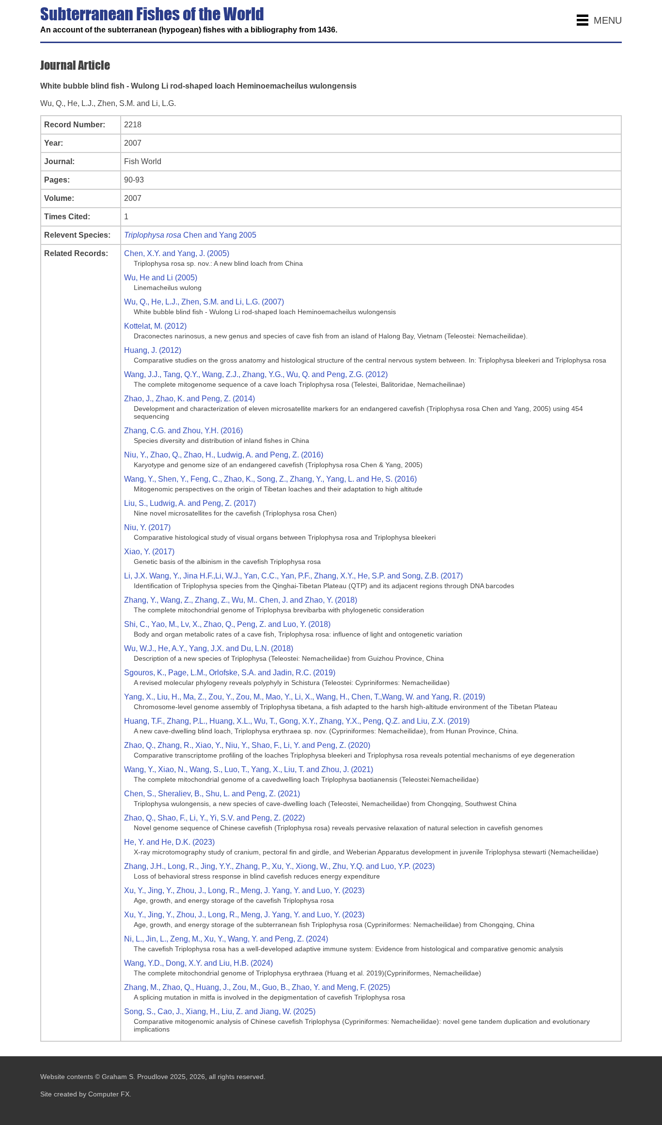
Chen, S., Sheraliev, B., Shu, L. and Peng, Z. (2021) (212, 794)
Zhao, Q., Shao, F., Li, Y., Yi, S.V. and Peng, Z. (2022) (214, 818)
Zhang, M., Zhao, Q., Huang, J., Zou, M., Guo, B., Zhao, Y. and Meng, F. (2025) (257, 987)
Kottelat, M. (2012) (155, 326)
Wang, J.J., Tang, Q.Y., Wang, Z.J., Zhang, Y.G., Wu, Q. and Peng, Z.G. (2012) (256, 374)
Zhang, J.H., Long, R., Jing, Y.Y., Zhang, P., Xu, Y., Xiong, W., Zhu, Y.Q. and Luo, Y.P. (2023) (279, 866)
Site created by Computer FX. (85, 1094)
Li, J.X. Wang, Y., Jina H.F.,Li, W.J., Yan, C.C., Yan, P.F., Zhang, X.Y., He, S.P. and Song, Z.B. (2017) (293, 576)
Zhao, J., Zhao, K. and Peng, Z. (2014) (189, 399)
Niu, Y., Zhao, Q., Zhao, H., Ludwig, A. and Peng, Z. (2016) (223, 455)
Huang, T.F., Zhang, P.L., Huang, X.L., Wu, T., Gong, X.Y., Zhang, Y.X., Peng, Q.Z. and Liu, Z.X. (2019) (297, 721)
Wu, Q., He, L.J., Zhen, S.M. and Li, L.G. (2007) (204, 302)
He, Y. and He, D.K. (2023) (169, 842)
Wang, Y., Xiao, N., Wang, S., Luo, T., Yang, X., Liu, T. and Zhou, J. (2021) (248, 769)
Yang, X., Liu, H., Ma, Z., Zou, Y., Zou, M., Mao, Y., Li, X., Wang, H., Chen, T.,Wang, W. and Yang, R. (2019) (304, 697)
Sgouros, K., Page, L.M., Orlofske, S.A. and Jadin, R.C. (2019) (229, 673)
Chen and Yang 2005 (190, 235)
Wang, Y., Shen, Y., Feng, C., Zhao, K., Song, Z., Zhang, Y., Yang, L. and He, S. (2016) (270, 479)
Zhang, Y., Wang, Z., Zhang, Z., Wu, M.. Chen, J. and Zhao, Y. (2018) (240, 600)
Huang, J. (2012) (152, 350)
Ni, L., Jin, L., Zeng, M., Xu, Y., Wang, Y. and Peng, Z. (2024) (226, 939)
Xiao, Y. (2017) (149, 551)
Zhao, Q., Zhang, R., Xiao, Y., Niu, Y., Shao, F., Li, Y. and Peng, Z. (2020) (247, 745)
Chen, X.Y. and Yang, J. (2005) (176, 253)
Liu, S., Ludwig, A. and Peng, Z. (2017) (190, 503)
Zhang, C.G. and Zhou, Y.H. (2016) (183, 430)
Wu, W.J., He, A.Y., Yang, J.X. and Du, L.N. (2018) (208, 648)
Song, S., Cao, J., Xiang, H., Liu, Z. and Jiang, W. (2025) (219, 1011)
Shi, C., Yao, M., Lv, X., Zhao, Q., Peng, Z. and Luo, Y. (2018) (227, 624)
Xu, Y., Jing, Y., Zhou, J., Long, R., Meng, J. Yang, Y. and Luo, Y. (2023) (244, 890)
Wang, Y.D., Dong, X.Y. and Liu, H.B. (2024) (198, 963)
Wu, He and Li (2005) (160, 278)
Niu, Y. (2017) (147, 527)
